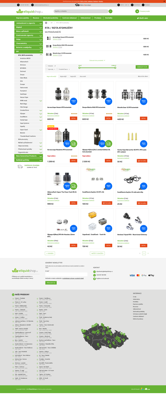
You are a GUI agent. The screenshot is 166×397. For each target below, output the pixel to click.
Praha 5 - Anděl (43, 302)
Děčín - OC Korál (43, 378)
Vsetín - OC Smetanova (21, 378)
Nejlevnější (63, 76)
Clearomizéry (21, 43)
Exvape (22, 84)
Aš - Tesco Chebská (44, 355)
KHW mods (23, 101)
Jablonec (90, 1)
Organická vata (23, 152)
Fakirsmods (24, 88)
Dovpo (22, 75)
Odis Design (24, 107)
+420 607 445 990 (101, 275)
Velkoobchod (137, 309)
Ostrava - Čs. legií (19, 370)
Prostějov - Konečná (44, 359)
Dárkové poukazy (138, 319)
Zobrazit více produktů (96, 60)
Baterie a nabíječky (23, 47)
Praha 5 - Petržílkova (44, 298)
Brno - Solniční (19, 340)
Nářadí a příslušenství (25, 143)
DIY (17, 51)
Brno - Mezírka (43, 329)
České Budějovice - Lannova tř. (23, 332)
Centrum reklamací (138, 316)
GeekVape (23, 94)
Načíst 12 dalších (97, 253)
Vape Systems (24, 123)
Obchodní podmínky (139, 312)
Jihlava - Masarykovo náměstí (23, 325)
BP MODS (23, 68)
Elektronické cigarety (24, 35)
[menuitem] (22, 18)
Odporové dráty (23, 146)
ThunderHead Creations (28, 136)
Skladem (52, 66)
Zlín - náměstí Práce (20, 374)
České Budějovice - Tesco (21, 336)
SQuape (22, 113)
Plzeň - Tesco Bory (44, 321)
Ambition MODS (25, 58)
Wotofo (22, 133)
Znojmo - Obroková (44, 336)
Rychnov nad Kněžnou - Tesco (47, 340)
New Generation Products (26, 156)
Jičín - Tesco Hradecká (21, 352)
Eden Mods (23, 78)
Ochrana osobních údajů (140, 314)
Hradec (101, 1)
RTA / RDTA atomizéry (25, 55)
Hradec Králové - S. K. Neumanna (23, 344)
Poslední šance (64, 69)
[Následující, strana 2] (144, 253)
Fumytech (23, 91)
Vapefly (22, 126)
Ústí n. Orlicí (83, 1)
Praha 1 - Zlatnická (20, 310)
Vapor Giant (24, 130)
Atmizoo (23, 65)
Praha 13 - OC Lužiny (20, 302)
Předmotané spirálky (25, 149)
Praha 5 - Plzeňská (20, 298)
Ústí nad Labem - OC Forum (46, 370)
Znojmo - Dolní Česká (45, 332)
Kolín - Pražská (19, 313)
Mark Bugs (23, 104)
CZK (126, 5)
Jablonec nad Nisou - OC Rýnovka (24, 321)
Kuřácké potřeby (22, 160)
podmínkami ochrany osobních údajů (73, 278)
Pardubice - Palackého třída (46, 344)
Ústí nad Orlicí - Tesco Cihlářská (47, 348)
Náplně (19, 27)
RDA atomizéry (23, 139)
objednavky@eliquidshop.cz (104, 271)
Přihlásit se (51, 283)
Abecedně (83, 76)
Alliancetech (24, 62)
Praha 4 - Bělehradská (21, 306)
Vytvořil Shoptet (135, 389)
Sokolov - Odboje (44, 352)
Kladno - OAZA (43, 310)
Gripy (18, 39)
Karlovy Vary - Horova (21, 359)
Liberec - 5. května (19, 317)
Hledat (110, 11)
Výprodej (51, 69)
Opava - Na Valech (44, 367)
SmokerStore (24, 110)
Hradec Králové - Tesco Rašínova (23, 348)
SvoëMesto (23, 117)
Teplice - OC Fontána (44, 374)
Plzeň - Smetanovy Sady (45, 317)
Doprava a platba (138, 304)
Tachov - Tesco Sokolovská (46, 325)
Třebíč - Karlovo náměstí (21, 329)
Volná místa (136, 299)
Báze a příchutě (22, 31)
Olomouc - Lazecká (20, 363)
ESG (21, 81)
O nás (134, 297)
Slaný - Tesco (42, 313)
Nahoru (50, 253)
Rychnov (95, 1)
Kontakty (135, 302)
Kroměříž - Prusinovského (46, 363)
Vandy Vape (24, 120)
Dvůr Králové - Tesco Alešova (22, 355)
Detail (73, 118)
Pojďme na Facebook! (102, 278)
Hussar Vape (24, 97)
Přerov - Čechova (19, 367)
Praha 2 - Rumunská (44, 306)
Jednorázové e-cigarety (25, 23)
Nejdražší (73, 76)
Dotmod (23, 71)
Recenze (135, 307)
